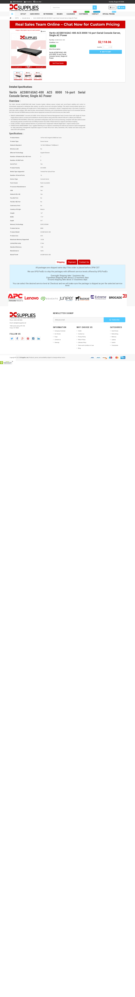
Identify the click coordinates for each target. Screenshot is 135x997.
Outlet (23, 14)
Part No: (51, 40)
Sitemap (57, 342)
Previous (11, 76)
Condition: (52, 42)
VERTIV (17, 18)
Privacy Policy (82, 336)
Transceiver (115, 345)
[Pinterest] (28, 338)
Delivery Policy (82, 342)
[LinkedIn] (38, 338)
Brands (60, 14)
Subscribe (115, 320)
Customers (84, 13)
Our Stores (58, 334)
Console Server (26, 18)
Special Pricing (109, 13)
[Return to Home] (10, 18)
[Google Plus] (22, 338)
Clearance (71, 13)
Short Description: (55, 49)
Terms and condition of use (86, 345)
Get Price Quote (58, 63)
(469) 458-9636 (17, 2)
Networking (48, 14)
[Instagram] (33, 338)
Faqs (56, 336)
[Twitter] (12, 338)
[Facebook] (17, 338)
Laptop (114, 339)
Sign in (113, 7)
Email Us (29, 2)
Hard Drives (35, 14)
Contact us (58, 339)
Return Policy (81, 339)
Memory (114, 336)
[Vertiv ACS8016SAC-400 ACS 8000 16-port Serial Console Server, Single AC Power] (18, 75)
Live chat (38, 2)
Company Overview (60, 331)
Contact (96, 13)
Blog (79, 348)
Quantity (99, 47)
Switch (113, 342)
